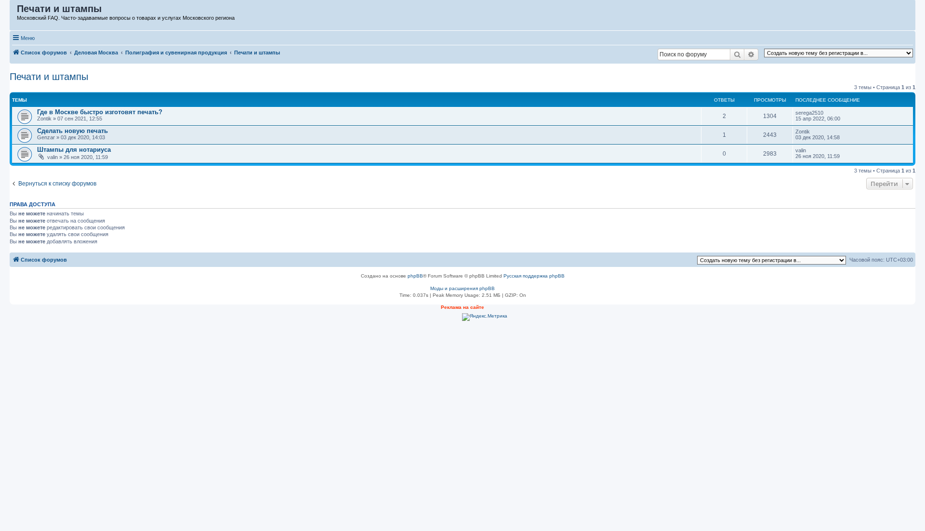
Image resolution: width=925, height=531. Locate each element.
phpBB (415, 276)
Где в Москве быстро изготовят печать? (99, 112)
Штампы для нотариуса (74, 149)
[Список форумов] (14, 11)
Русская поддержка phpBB (534, 276)
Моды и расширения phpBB (462, 288)
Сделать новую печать (72, 130)
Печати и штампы (49, 76)
